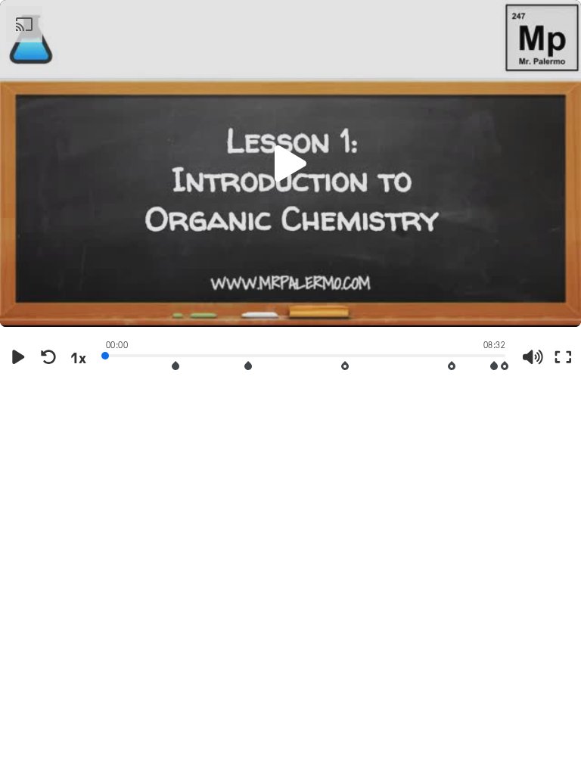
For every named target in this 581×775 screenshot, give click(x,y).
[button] (290, 163)
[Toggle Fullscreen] (563, 357)
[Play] (18, 357)
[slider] (305, 354)
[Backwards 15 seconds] (48, 357)
